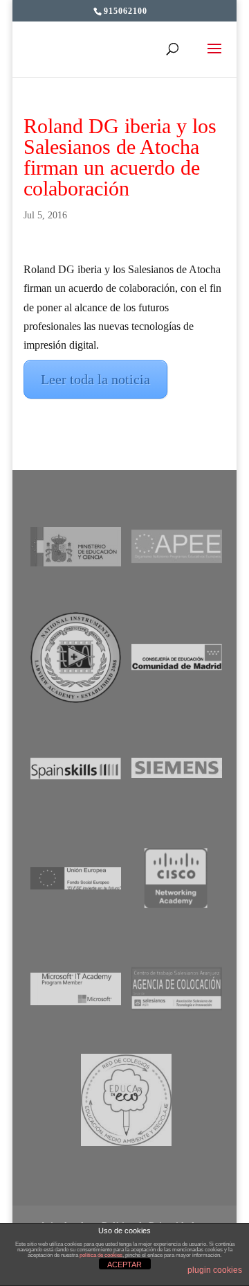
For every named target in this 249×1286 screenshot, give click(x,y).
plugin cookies (214, 1270)
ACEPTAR (124, 1264)
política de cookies (101, 1255)
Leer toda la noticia (95, 379)
